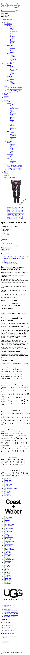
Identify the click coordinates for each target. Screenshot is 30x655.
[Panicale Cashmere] (9, 559)
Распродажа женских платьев (14, 89)
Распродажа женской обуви (14, 90)
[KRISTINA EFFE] (7, 545)
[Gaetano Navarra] (8, 528)
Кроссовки (13, 56)
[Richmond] (7, 569)
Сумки (11, 49)
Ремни (11, 46)
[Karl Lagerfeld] (9, 541)
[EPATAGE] (7, 522)
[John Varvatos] (8, 539)
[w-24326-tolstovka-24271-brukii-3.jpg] (15, 218)
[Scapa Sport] (7, 572)
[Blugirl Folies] (10, 488)
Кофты (11, 32)
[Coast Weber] (13, 515)
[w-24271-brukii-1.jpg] (15, 213)
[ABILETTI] (7, 478)
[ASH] (5, 482)
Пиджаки (12, 36)
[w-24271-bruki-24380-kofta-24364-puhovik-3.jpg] (15, 211)
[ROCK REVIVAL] (7, 571)
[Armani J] (7, 481)
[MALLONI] (7, 548)
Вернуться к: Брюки (6, 249)
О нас (5, 94)
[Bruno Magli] (7, 492)
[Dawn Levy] (7, 520)
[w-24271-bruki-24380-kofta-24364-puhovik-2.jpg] (15, 210)
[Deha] (5, 521)
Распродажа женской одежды (14, 87)
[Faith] (8, 525)
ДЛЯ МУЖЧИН (8, 63)
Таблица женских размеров (11, 262)
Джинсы (12, 39)
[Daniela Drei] (7, 518)
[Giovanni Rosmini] (8, 531)
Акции (5, 86)
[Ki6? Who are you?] (8, 544)
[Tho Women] (7, 582)
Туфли (11, 60)
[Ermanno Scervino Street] (9, 524)
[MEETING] (8, 552)
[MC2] (7, 551)
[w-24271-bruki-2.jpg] (15, 207)
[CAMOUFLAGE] (7, 495)
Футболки (12, 26)
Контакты (6, 97)
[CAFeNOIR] (6, 494)
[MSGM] (6, 556)
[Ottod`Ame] (7, 558)
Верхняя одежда (14, 31)
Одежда (9, 25)
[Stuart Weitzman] (8, 580)
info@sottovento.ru (9, 630)
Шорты (12, 42)
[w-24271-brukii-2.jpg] (15, 214)
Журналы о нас (8, 609)
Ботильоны (13, 59)
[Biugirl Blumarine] (7, 485)
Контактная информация (10, 610)
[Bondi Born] (7, 490)
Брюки (11, 38)
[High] (5, 532)
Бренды (6, 93)
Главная (6, 22)
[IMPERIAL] (7, 538)
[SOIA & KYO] (7, 579)
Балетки (12, 55)
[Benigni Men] (8, 484)
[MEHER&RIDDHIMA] (7, 554)
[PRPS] (5, 563)
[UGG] (13, 603)
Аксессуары (10, 45)
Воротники (13, 50)
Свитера (12, 33)
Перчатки (12, 48)
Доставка (6, 96)
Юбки (11, 43)
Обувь (8, 53)
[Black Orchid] (7, 487)
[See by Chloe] (7, 573)
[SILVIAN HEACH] (7, 578)
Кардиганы (13, 35)
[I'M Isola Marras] (8, 537)
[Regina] (6, 568)
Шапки (12, 52)
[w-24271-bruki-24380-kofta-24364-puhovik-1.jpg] (15, 208)
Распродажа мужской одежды (14, 91)
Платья (12, 28)
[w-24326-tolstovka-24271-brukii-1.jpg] (15, 215)
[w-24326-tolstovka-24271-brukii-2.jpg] (15, 217)
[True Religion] (7, 583)
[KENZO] (7, 542)
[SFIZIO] (7, 575)
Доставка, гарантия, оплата (11, 615)
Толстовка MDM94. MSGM (16, 257)
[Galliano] (8, 530)
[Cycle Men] (8, 517)
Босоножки (13, 58)
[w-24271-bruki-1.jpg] (16, 206)
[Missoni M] (7, 555)
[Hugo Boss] (7, 535)
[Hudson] (6, 534)
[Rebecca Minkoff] (7, 566)
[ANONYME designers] (7, 480)
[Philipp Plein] (7, 562)
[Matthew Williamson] (9, 549)
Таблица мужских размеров (11, 263)
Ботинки (12, 84)
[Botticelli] (7, 491)
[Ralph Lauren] (7, 565)
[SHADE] (7, 576)
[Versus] (6, 606)
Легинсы (12, 41)
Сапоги (12, 62)
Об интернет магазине (9, 616)
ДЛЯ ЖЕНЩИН (8, 24)
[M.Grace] (7, 546)
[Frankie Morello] (7, 527)
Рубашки (12, 29)
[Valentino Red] (7, 605)
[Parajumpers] (7, 561)
